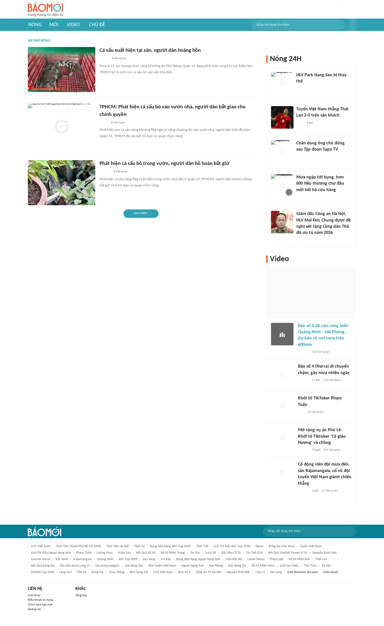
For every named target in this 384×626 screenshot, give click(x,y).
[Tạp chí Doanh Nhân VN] (300, 157)
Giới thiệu (34, 595)
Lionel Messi (256, 559)
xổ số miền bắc (299, 559)
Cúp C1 (260, 572)
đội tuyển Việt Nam (162, 565)
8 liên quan (119, 58)
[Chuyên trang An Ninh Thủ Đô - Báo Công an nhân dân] (301, 412)
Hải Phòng (216, 565)
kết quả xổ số (145, 553)
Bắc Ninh (62, 559)
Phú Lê (81, 572)
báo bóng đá (237, 565)
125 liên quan (332, 449)
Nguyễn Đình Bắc (238, 572)
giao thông (117, 572)
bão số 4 (184, 572)
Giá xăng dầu (134, 565)
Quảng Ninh (105, 559)
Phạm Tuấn (83, 553)
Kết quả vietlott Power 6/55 (287, 553)
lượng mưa (105, 553)
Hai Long (276, 572)
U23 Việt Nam (163, 572)
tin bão (166, 559)
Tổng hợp (81, 595)
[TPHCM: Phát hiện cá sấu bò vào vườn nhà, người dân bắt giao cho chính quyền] (61, 126)
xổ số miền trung (173, 553)
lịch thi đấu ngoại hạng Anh (51, 553)
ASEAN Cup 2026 (42, 572)
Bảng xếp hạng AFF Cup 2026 (170, 546)
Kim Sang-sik (139, 572)
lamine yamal (40, 559)
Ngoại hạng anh (193, 565)
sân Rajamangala (107, 565)
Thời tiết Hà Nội (117, 546)
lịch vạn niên (289, 565)
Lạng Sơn (65, 572)
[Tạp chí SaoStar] (302, 89)
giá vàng (149, 559)
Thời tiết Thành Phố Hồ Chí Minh (78, 546)
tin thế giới (254, 553)
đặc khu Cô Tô (231, 553)
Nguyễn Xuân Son (324, 553)
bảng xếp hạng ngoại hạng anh (198, 559)
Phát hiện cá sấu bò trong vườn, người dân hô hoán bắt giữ (164, 163)
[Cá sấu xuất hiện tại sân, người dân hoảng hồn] (61, 69)
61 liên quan (315, 411)
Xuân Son (124, 553)
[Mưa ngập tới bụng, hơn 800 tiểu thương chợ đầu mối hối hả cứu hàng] (282, 185)
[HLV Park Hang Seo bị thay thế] (282, 83)
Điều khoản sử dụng (40, 600)
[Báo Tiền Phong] (105, 172)
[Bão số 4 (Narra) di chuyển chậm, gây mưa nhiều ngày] (282, 374)
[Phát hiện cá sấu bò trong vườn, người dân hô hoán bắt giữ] (61, 182)
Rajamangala (82, 559)
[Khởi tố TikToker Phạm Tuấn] (282, 406)
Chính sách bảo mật (40, 604)
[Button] (352, 25)
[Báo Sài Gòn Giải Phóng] (303, 352)
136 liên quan (320, 352)
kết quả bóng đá (43, 565)
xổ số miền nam (263, 565)
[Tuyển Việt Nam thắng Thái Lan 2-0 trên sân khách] (282, 117)
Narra (259, 546)
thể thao (310, 565)
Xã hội (326, 565)
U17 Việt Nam (41, 546)
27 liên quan (329, 490)
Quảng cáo (34, 609)
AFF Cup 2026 (128, 559)
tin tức (195, 553)
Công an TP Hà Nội (208, 572)
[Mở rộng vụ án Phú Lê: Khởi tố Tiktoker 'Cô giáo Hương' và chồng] (282, 438)
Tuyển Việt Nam (311, 546)
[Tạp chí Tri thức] (299, 123)
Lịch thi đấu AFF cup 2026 (232, 546)
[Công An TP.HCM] (104, 122)
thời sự (139, 546)
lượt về (210, 553)
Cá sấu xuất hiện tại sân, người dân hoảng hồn (150, 50)
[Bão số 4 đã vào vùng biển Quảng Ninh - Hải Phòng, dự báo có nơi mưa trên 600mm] (282, 334)
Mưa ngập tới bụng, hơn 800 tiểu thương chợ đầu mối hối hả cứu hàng (320, 183)
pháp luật (276, 559)
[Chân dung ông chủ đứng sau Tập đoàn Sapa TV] (282, 151)
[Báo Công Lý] (104, 59)
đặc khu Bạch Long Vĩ (75, 565)
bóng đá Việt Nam (282, 546)
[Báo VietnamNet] (301, 197)
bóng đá (97, 572)
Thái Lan (321, 559)
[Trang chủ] (45, 9)
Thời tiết (202, 546)
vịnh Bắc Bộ (233, 559)
